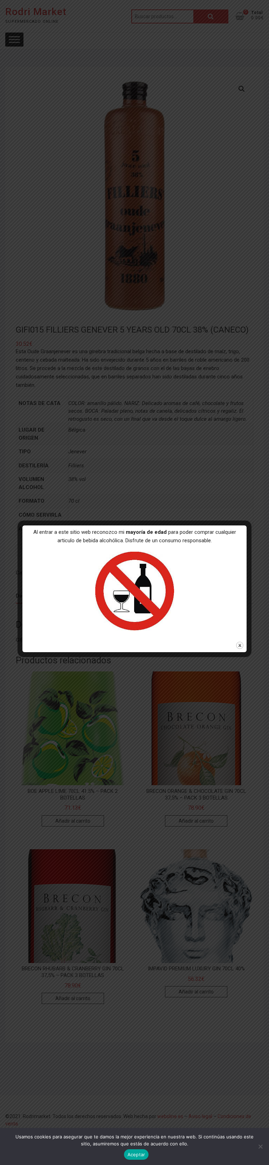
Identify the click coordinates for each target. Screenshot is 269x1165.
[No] (260, 1146)
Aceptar (136, 1154)
